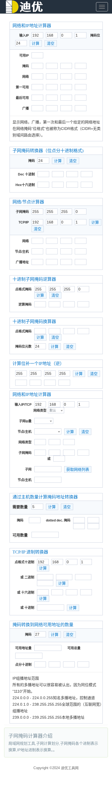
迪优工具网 (70, 768)
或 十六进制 (25, 592)
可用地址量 (23, 648)
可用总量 (73, 648)
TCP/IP (23, 222)
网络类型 (39, 410)
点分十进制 (23, 665)
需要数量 (20, 507)
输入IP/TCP (23, 405)
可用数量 (20, 535)
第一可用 (22, 87)
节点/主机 (22, 252)
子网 (28, 469)
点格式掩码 (23, 289)
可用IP (24, 55)
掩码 (25, 66)
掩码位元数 (23, 346)
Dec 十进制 (26, 174)
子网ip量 (25, 421)
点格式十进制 (24, 562)
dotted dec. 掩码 (58, 520)
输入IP (24, 35)
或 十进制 (27, 608)
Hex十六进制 (25, 185)
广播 (25, 108)
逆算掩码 (25, 304)
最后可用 (22, 98)
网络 (25, 77)
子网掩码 (22, 212)
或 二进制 (27, 577)
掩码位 (95, 35)
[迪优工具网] (24, 7)
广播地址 (22, 262)
